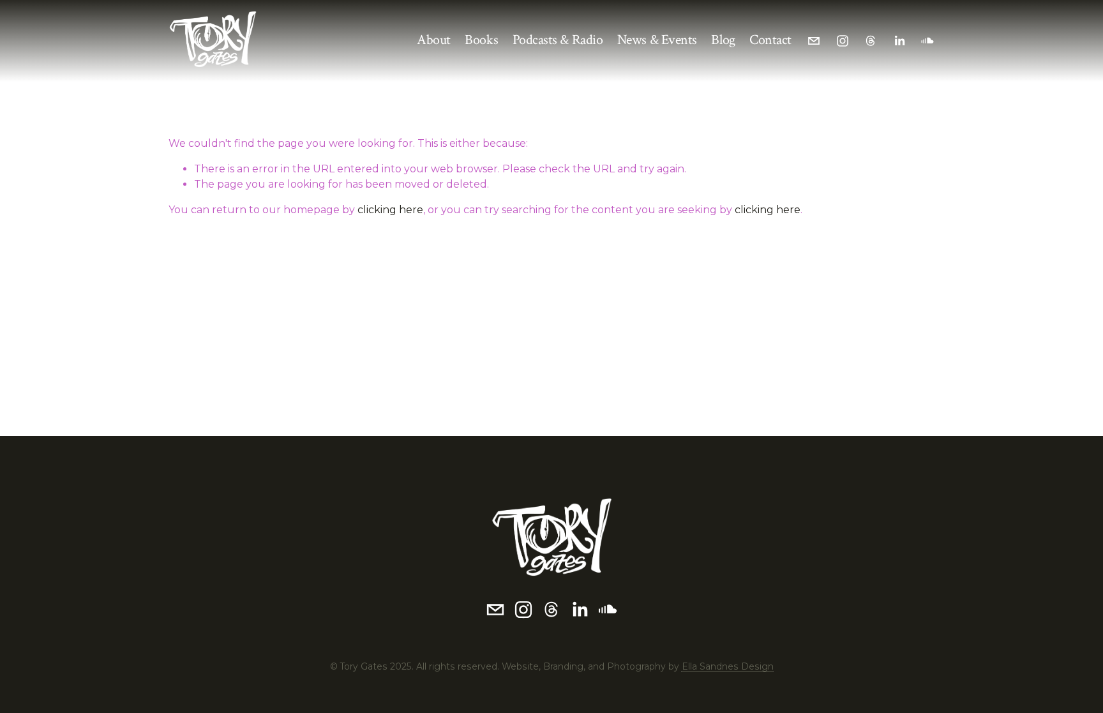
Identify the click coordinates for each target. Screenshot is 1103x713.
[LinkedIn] (899, 41)
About (434, 40)
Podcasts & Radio (558, 40)
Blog (723, 40)
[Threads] (871, 41)
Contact (770, 40)
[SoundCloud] (927, 41)
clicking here (390, 210)
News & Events (657, 40)
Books (481, 40)
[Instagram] (843, 41)
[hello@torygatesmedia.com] (814, 41)
